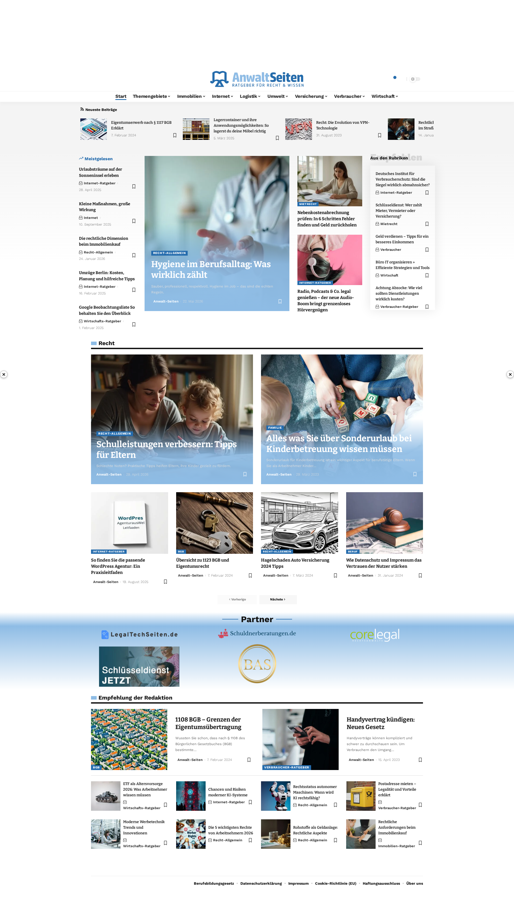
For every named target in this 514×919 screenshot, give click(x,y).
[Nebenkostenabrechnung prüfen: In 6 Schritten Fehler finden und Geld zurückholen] (329, 181)
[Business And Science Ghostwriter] (257, 664)
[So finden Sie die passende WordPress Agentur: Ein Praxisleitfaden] (129, 523)
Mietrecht (308, 204)
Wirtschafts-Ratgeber (102, 321)
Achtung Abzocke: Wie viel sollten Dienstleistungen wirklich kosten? (399, 293)
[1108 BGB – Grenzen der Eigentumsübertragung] (129, 739)
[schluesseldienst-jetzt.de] (139, 667)
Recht (107, 343)
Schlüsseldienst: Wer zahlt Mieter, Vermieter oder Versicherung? (399, 211)
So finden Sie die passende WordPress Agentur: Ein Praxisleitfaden (118, 566)
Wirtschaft (389, 275)
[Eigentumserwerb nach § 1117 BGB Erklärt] (93, 129)
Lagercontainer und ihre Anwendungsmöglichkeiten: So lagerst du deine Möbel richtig (241, 125)
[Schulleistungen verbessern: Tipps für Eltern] (172, 419)
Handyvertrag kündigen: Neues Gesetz (381, 723)
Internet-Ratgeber (99, 183)
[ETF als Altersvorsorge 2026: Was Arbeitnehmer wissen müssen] (105, 796)
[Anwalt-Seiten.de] (257, 79)
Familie (275, 427)
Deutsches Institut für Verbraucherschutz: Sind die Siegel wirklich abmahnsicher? (403, 179)
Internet (91, 218)
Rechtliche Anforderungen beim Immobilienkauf (396, 827)
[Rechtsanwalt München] (374, 635)
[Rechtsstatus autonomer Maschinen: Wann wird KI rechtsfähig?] (275, 796)
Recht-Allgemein (98, 252)
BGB (181, 551)
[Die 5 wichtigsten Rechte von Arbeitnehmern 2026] (191, 834)
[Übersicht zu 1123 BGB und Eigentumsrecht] (214, 523)
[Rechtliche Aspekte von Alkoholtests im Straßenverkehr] (401, 129)
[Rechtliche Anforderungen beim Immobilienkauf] (361, 834)
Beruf (353, 551)
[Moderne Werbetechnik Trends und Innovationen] (105, 834)
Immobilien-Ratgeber (396, 846)
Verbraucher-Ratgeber (399, 307)
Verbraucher (390, 250)
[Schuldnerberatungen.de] (257, 633)
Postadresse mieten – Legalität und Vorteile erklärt (397, 789)
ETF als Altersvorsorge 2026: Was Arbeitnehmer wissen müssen (145, 789)
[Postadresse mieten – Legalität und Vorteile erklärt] (361, 796)
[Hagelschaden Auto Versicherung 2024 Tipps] (299, 523)
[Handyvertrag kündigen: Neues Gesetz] (300, 739)
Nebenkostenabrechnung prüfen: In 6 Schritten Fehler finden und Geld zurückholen (327, 218)
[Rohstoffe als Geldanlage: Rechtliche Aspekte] (275, 834)
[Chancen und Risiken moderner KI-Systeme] (191, 796)
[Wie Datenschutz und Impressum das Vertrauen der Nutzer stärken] (384, 523)
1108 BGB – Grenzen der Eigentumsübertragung (208, 723)
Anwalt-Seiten (166, 301)
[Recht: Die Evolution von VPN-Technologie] (298, 129)
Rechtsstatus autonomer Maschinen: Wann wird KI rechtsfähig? (315, 792)
